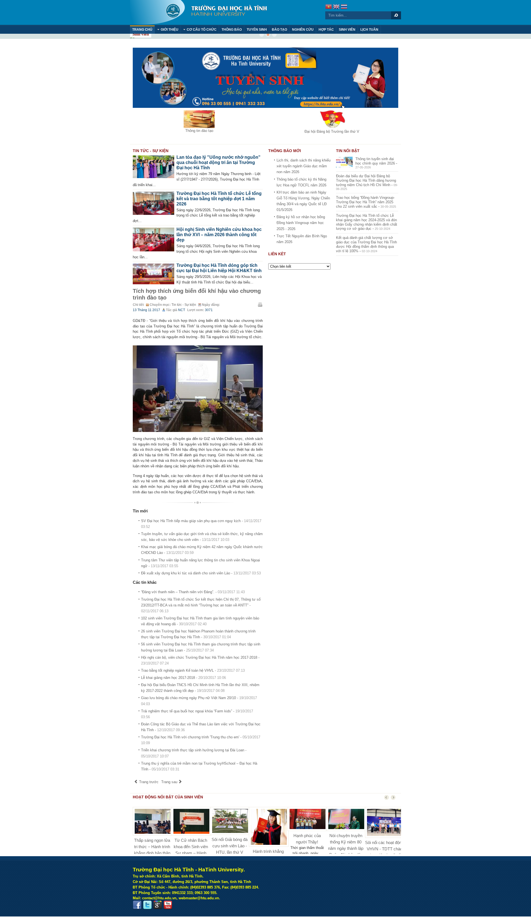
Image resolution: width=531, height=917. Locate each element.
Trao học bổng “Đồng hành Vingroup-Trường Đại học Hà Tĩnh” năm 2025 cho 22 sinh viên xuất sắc (365, 202)
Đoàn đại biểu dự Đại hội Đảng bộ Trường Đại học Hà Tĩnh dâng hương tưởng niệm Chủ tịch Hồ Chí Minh (366, 180)
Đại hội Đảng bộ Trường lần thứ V (331, 131)
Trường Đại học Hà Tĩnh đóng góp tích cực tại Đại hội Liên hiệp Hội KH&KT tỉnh (219, 268)
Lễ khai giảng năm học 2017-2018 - (183, 678)
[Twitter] (147, 905)
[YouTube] (167, 905)
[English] (336, 7)
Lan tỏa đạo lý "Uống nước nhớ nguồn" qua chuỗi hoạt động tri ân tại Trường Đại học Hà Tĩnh (218, 162)
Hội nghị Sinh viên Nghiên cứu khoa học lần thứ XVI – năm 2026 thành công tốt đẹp (219, 234)
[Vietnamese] (328, 7)
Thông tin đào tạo (199, 131)
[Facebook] (137, 905)
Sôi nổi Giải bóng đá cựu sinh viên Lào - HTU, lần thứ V (230, 846)
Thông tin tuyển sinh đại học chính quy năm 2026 (375, 161)
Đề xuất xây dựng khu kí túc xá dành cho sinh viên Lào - (201, 573)
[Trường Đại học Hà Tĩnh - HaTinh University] (198, 12)
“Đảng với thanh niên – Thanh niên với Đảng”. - (193, 592)
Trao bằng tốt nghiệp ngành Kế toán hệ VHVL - (193, 670)
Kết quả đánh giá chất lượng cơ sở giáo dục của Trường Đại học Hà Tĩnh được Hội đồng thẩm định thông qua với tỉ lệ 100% (366, 244)
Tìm (396, 15)
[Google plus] (157, 905)
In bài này (260, 304)
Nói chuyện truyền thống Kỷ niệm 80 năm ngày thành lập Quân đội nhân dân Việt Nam (345, 848)
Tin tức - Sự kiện (183, 305)
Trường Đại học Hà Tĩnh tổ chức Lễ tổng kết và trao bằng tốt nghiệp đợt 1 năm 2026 (219, 198)
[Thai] (344, 7)
